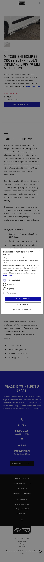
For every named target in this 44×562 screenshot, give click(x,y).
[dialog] (22, 281)
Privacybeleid (8, 275)
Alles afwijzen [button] (23, 305)
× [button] (39, 251)
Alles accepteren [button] (23, 299)
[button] (22, 309)
